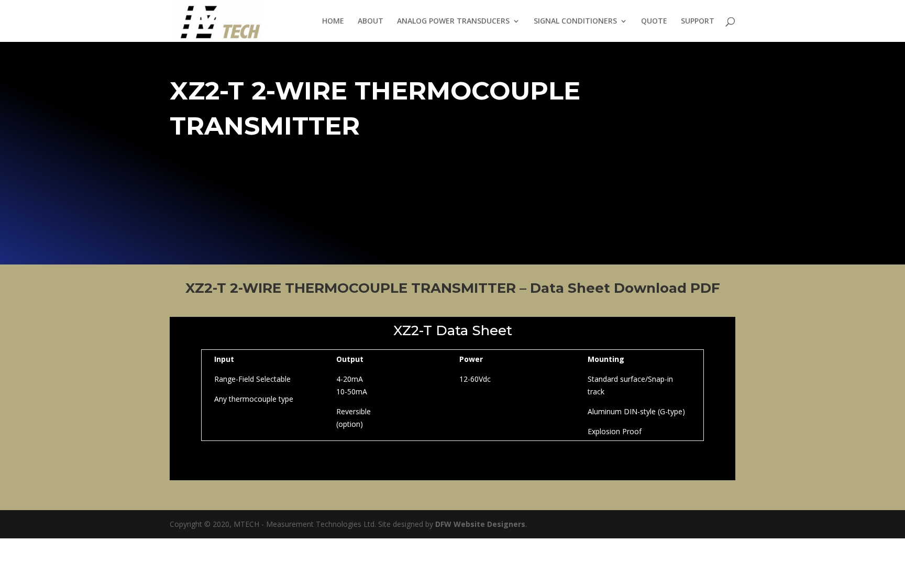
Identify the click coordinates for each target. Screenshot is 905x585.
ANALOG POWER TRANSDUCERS (453, 21)
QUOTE (654, 21)
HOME (333, 21)
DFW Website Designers (480, 524)
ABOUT (370, 21)
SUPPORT (697, 21)
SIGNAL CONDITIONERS (575, 21)
